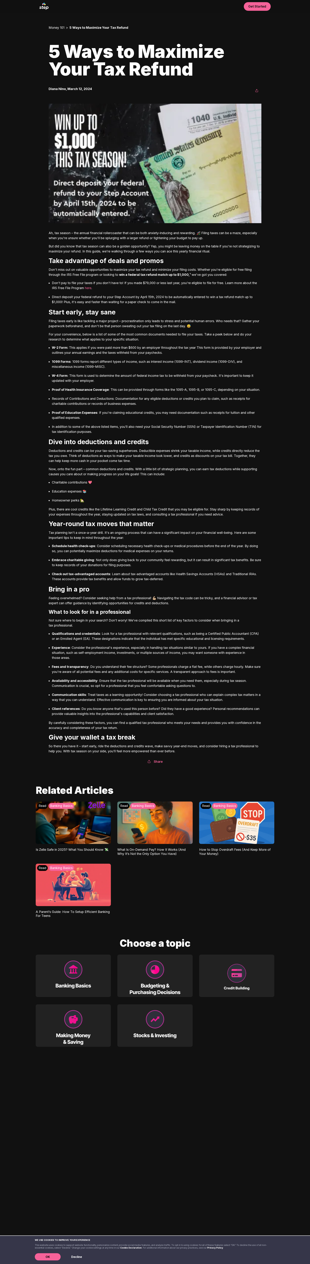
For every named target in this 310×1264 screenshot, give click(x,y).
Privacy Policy (215, 1247)
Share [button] (158, 761)
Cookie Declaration (131, 1247)
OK (48, 1257)
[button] (256, 90)
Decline (76, 1256)
